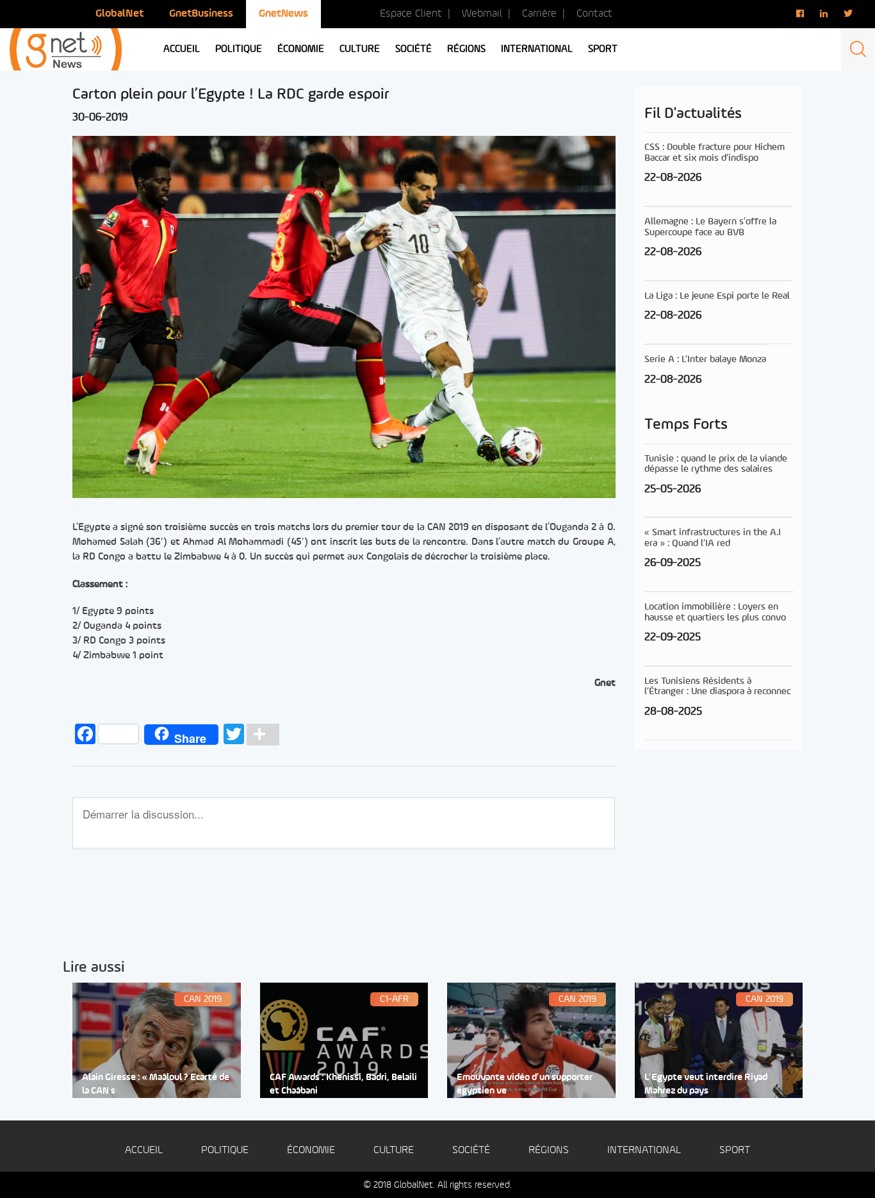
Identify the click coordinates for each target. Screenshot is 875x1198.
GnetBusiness (201, 13)
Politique (238, 49)
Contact (594, 13)
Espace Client (411, 13)
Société (413, 49)
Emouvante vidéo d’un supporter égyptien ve (525, 1084)
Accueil (181, 49)
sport (602, 49)
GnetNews (283, 13)
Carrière (539, 13)
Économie (300, 49)
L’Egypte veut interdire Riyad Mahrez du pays (705, 1084)
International (537, 49)
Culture (359, 49)
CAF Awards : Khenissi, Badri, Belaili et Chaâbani (343, 1084)
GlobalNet (119, 13)
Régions (466, 49)
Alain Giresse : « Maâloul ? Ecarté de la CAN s (155, 1084)
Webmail (482, 13)
